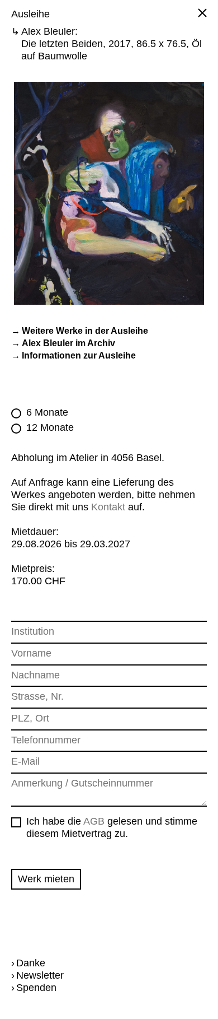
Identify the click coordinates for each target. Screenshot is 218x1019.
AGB (94, 821)
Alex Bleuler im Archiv (68, 343)
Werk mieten (46, 879)
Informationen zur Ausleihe (79, 355)
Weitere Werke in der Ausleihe (85, 331)
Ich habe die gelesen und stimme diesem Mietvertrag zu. (111, 827)
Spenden (33, 987)
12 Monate (50, 427)
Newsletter (37, 975)
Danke (28, 963)
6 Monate (47, 412)
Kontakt (108, 507)
